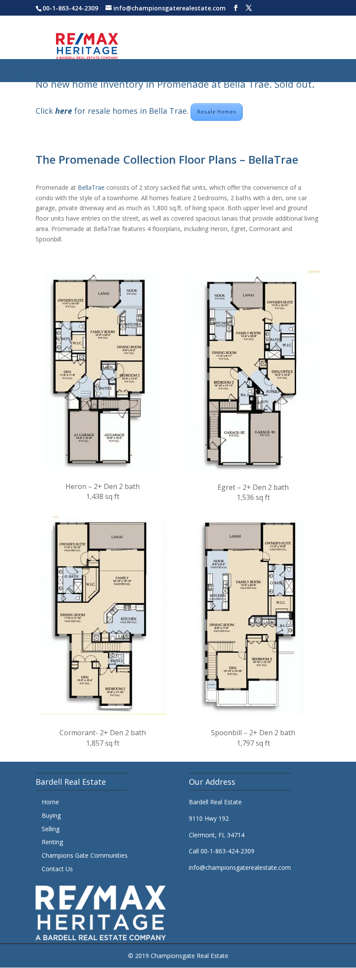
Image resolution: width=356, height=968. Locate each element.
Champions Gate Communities (85, 855)
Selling (50, 829)
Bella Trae (246, 83)
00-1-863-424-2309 (70, 8)
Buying (51, 815)
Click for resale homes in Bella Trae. (113, 111)
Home (50, 802)
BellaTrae (91, 187)
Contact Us (57, 869)
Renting (52, 842)
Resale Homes (216, 112)
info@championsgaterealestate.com (240, 867)
